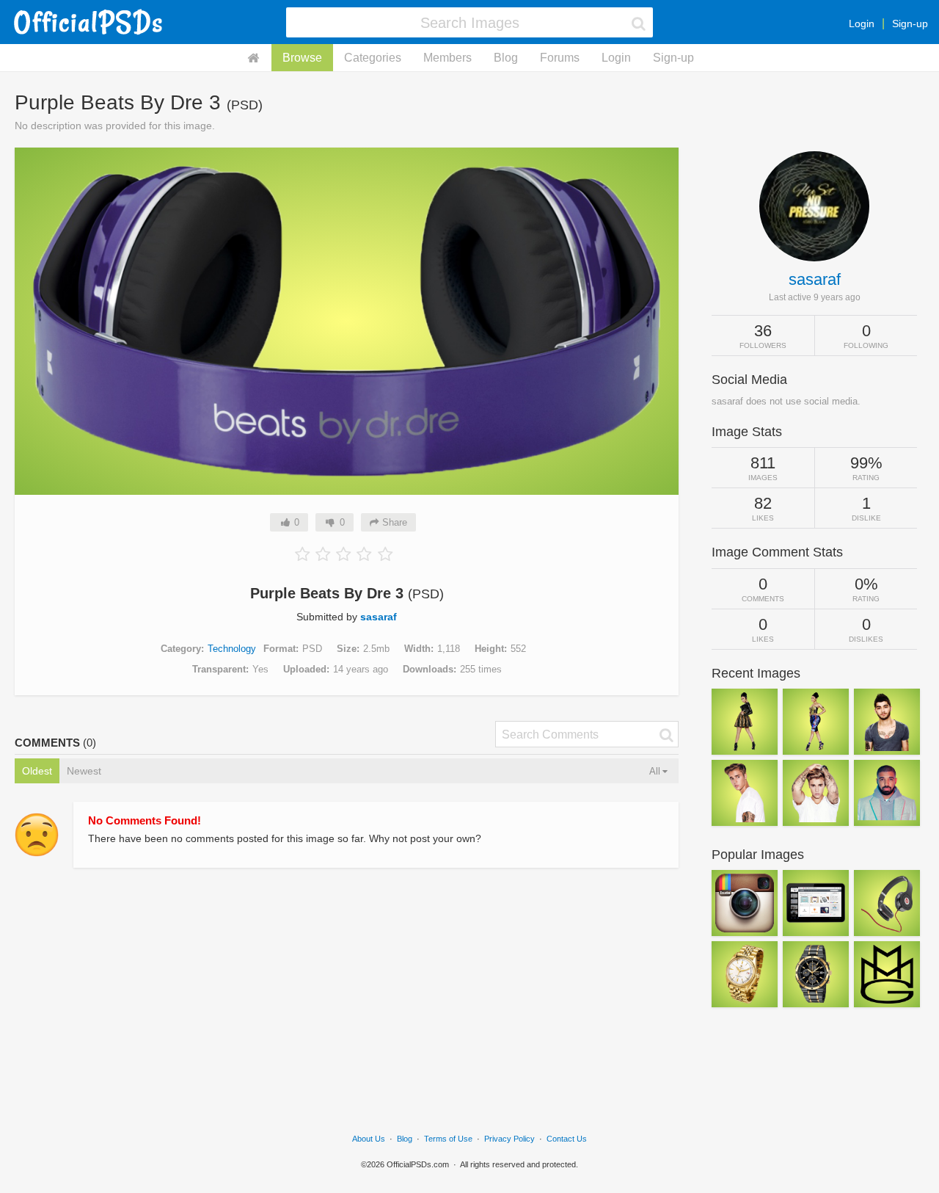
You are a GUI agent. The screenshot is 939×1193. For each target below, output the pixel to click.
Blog (506, 57)
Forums (560, 57)
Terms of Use (448, 1138)
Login (861, 23)
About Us (368, 1138)
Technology (232, 648)
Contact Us (567, 1138)
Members (447, 57)
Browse (302, 57)
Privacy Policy (509, 1138)
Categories (372, 57)
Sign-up (910, 23)
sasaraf (378, 617)
